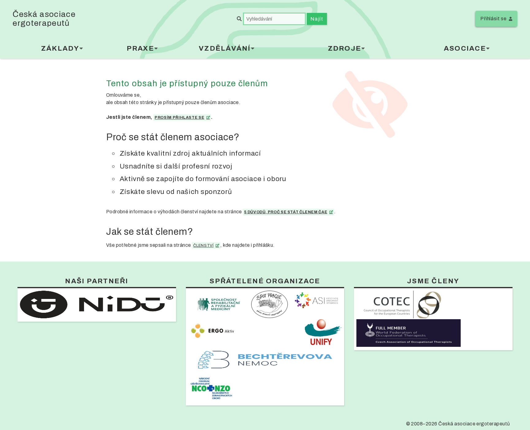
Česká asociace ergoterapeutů (44, 19)
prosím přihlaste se (179, 117)
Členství (203, 245)
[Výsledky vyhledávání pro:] (272, 18)
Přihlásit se (493, 18)
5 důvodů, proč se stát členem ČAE (285, 212)
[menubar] (265, 49)
